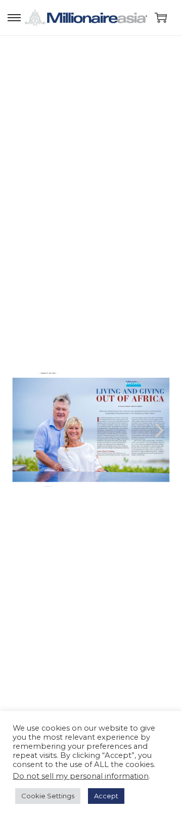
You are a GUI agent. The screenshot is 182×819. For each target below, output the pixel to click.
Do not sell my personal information (81, 776)
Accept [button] (106, 796)
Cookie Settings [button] (47, 796)
